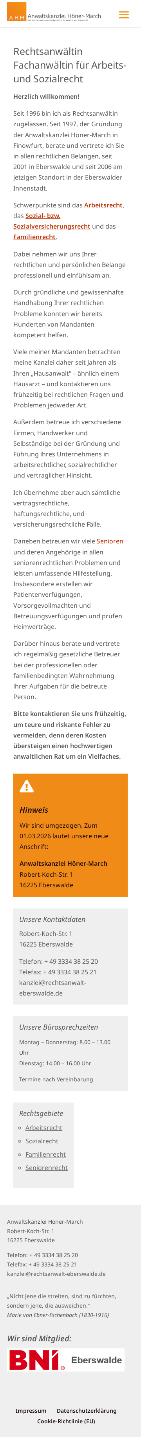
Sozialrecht (41, 1141)
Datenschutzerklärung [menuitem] (87, 1410)
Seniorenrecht (46, 1167)
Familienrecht (45, 1154)
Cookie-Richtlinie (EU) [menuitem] (66, 1421)
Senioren (110, 541)
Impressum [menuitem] (31, 1410)
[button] (70, 10)
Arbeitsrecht (43, 1127)
